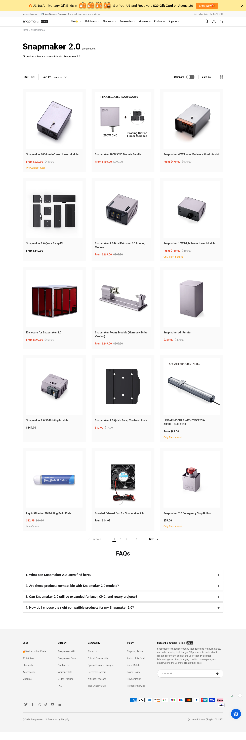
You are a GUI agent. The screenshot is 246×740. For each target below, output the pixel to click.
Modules (27, 679)
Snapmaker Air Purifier (177, 332)
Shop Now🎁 (207, 5)
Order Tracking (65, 679)
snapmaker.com (30, 14)
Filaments (28, 665)
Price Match (133, 665)
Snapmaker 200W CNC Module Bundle (118, 154)
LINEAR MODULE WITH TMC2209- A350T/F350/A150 (184, 422)
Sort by (47, 76)
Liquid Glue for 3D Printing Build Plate (48, 513)
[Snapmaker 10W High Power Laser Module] (191, 209)
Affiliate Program (97, 679)
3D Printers (28, 658)
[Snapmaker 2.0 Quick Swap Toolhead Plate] (123, 386)
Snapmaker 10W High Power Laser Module (189, 243)
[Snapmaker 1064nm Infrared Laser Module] (54, 120)
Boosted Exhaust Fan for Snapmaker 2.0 (119, 513)
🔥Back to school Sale (34, 651)
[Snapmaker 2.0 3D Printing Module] (54, 386)
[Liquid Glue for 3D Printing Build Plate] (54, 479)
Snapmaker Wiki (66, 651)
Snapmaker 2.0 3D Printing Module (47, 420)
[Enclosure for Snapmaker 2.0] (54, 298)
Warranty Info (65, 672)
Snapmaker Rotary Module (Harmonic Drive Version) (121, 334)
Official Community (98, 658)
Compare (179, 76)
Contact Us (63, 665)
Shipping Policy (135, 651)
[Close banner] (242, 6)
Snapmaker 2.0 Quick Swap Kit (44, 243)
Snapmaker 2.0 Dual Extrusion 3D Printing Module (120, 245)
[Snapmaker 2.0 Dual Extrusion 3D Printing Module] (123, 209)
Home (25, 30)
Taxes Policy (133, 672)
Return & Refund (136, 658)
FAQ (60, 685)
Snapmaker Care (67, 658)
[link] (94, 539)
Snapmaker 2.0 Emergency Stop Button (187, 513)
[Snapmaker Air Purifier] (191, 298)
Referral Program (97, 672)
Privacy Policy (134, 679)
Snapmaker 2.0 (38, 30)
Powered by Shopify (58, 719)
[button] (221, 21)
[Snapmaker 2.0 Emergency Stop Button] (191, 479)
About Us (93, 651)
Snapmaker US (39, 719)
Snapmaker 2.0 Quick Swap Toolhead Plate (121, 420)
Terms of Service (136, 685)
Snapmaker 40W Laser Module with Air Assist (191, 154)
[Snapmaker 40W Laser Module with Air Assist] (191, 120)
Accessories (29, 672)
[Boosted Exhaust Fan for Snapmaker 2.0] (123, 479)
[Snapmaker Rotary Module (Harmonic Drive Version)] (123, 298)
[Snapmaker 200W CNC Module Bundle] (123, 120)
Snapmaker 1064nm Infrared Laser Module (52, 154)
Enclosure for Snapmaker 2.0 (43, 332)
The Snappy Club (97, 685)
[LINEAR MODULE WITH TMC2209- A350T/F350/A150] (191, 386)
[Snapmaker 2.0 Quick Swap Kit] (54, 209)
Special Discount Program (101, 665)
